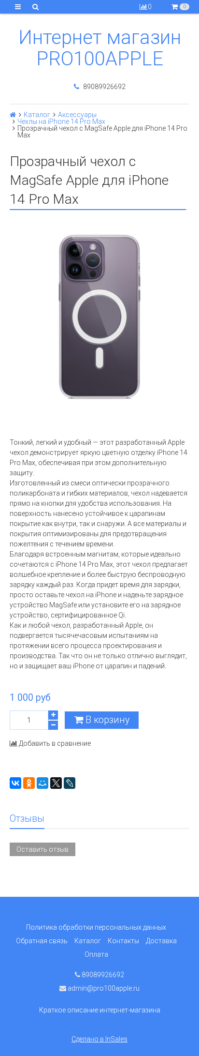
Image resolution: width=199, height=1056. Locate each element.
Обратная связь (42, 941)
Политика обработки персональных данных (96, 927)
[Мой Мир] (42, 783)
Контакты (123, 941)
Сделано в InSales (99, 1039)
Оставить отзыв (42, 849)
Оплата (96, 954)
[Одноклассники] (29, 783)
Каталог (37, 114)
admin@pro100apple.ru (103, 988)
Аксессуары (77, 114)
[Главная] (13, 114)
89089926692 (104, 86)
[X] (56, 783)
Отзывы (27, 818)
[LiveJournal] (69, 783)
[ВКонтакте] (15, 783)
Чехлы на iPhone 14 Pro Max (61, 121)
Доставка (161, 941)
